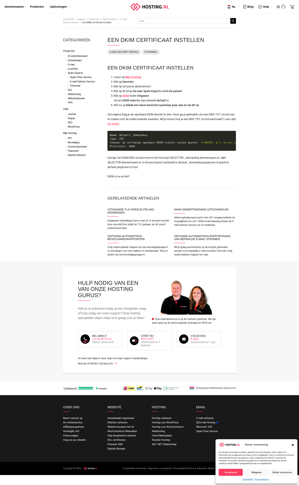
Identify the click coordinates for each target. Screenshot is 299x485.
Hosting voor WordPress (165, 422)
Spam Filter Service (81, 77)
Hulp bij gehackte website (121, 435)
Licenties (73, 68)
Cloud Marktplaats (162, 435)
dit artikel (113, 123)
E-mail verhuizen (205, 418)
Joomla (72, 114)
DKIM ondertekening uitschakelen (201, 209)
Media (211, 468)
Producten (94, 19)
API (70, 138)
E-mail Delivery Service (82, 81)
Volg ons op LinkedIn (74, 439)
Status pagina (70, 435)
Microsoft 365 (204, 426)
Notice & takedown (197, 468)
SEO (70, 122)
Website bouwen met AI (120, 426)
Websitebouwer (76, 98)
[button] (292, 444)
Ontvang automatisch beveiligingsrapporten (126, 238)
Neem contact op (73, 418)
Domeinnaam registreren (120, 418)
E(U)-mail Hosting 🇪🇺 (207, 422)
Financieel (73, 150)
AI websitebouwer (78, 56)
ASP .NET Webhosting (164, 444)
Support (81, 19)
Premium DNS (115, 444)
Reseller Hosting (161, 439)
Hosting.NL (68, 19)
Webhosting (74, 94)
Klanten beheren (77, 155)
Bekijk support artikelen (95, 363)
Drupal (71, 118)
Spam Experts (110, 19)
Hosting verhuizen (161, 418)
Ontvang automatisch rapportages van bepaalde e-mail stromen (202, 238)
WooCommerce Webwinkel (122, 431)
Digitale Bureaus (116, 448)
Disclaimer (141, 468)
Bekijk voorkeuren (282, 472)
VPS (70, 102)
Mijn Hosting (70, 133)
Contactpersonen (77, 146)
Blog (250, 6)
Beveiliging (73, 142)
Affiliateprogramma (73, 426)
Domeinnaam (75, 60)
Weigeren (257, 472)
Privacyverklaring (262, 479)
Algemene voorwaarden (160, 468)
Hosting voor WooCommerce (167, 426)
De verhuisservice (72, 422)
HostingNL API (71, 431)
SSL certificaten (116, 439)
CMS (65, 109)
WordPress (74, 126)
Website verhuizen (117, 422)
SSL (70, 89)
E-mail (71, 64)
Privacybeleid (179, 468)
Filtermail (75, 85)
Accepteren (231, 472)
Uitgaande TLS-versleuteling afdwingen (130, 211)
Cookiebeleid (247, 479)
